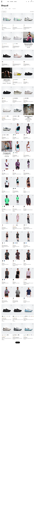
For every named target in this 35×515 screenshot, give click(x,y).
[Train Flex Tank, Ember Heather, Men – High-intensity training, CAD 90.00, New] (6, 273)
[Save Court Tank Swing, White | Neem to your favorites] (22, 141)
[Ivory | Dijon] (8, 316)
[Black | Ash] (2, 61)
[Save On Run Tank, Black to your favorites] (22, 268)
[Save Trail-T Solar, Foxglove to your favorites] (33, 268)
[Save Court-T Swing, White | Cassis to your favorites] (11, 159)
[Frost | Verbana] (17, 316)
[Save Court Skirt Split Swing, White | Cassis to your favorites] (33, 159)
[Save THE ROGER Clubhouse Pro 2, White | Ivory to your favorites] (11, 32)
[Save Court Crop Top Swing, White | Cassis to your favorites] (33, 141)
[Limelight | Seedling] (33, 316)
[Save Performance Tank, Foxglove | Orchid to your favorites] (22, 214)
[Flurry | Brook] (4, 43)
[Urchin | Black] (13, 206)
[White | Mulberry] (15, 152)
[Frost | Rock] (9, 316)
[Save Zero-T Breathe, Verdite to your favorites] (11, 195)
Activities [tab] (11, 1)
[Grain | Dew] (6, 43)
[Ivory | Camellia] (4, 116)
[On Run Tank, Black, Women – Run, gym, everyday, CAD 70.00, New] (17, 273)
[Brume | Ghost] (13, 98)
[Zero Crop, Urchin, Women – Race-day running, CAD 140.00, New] (28, 182)
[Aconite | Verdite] (15, 79)
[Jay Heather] (4, 261)
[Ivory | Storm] (6, 116)
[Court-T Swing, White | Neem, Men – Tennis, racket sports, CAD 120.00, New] (17, 128)
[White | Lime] (13, 79)
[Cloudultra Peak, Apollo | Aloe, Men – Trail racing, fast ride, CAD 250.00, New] (17, 109)
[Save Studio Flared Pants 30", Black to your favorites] (33, 214)
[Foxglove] (24, 279)
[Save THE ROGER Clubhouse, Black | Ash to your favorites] (11, 50)
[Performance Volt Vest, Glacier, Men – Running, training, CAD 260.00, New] (17, 291)
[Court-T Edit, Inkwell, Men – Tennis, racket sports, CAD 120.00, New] (28, 291)
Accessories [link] (14, 8)
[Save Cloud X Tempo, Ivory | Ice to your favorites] (11, 105)
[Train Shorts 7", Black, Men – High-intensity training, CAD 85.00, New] (17, 236)
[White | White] (29, 316)
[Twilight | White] (31, 335)
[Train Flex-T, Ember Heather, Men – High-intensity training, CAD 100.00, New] (6, 254)
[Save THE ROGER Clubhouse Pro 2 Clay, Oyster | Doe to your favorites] (22, 50)
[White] (2, 188)
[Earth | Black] (15, 335)
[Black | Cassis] (24, 135)
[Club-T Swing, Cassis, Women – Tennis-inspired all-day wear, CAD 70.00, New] (17, 164)
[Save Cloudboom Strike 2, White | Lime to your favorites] (22, 68)
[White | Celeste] (2, 25)
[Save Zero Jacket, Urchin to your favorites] (33, 195)
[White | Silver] (15, 225)
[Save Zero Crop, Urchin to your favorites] (33, 177)
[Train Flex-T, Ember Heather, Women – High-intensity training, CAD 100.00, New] (28, 254)
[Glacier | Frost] (24, 25)
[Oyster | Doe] (13, 61)
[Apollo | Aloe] (13, 116)
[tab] (26, 1)
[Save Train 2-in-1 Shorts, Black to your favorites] (33, 232)
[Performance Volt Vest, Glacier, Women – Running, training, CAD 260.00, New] (6, 291)
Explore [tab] (15, 1)
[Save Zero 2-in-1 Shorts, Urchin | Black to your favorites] (22, 195)
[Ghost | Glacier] (33, 335)
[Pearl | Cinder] (2, 335)
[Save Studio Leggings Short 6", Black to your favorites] (11, 232)
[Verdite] (2, 206)
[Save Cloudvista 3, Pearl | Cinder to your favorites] (11, 324)
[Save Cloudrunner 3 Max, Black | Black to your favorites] (11, 305)
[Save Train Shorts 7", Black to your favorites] (22, 232)
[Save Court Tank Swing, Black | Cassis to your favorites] (33, 124)
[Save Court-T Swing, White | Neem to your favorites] (22, 124)
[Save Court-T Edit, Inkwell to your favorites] (33, 287)
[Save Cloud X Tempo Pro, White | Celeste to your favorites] (11, 14)
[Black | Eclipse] (17, 43)
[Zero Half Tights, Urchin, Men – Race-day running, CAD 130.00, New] (6, 218)
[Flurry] (15, 261)
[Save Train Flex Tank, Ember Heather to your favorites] (11, 268)
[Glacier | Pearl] (24, 98)
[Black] (4, 206)
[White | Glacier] (6, 316)
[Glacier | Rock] (13, 335)
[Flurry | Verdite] (6, 335)
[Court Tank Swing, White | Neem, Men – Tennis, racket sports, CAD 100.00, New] (17, 146)
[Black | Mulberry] (17, 152)
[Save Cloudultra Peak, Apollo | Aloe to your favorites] (22, 105)
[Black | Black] (24, 79)
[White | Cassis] (26, 135)
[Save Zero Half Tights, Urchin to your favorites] (11, 214)
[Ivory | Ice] (2, 116)
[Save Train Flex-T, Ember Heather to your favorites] (11, 250)
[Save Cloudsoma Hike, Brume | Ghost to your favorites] (22, 87)
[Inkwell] (24, 298)
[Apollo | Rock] (17, 116)
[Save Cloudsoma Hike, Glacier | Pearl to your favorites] (33, 87)
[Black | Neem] (15, 135)
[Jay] (15, 243)
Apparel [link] (10, 8)
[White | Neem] (13, 135)
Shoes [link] (6, 8)
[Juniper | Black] (15, 116)
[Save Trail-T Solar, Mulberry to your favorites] (22, 250)
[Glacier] (2, 298)
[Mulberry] (13, 261)
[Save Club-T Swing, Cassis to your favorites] (22, 159)
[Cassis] (13, 170)
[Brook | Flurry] (28, 316)
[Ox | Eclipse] (15, 98)
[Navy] (17, 243)
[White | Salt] (18, 316)
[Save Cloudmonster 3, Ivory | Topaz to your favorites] (33, 305)
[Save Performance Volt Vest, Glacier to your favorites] (11, 287)
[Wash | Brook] (15, 43)
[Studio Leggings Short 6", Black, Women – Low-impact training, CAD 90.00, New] (6, 236)
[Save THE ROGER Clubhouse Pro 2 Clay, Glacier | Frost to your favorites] (33, 14)
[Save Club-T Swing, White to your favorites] (11, 177)
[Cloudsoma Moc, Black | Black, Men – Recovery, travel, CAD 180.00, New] (28, 73)
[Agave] (26, 225)
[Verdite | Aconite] (17, 79)
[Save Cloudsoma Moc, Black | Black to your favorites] (33, 68)
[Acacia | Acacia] (26, 79)
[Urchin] (24, 188)
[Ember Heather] (2, 261)
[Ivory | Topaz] (24, 316)
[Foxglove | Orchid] (13, 225)
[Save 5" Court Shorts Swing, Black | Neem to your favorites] (22, 177)
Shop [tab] (8, 1)
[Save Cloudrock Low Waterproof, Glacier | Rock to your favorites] (22, 324)
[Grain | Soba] (17, 335)
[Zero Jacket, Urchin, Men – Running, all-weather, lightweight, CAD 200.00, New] (28, 200)
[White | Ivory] (2, 43)
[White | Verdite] (4, 316)
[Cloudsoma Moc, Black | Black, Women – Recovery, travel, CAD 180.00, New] (6, 91)
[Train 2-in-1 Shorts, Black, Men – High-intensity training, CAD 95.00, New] (28, 236)
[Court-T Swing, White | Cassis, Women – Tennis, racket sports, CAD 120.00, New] (6, 164)
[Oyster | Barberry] (4, 335)
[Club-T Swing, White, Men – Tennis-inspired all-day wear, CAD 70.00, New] (6, 182)
